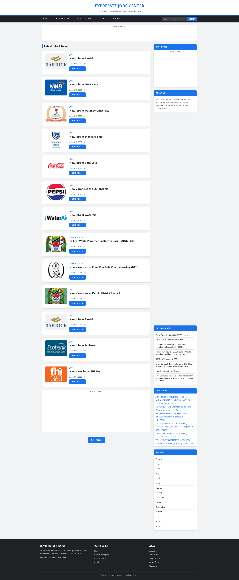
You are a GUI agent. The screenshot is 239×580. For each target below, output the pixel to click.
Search (192, 19)
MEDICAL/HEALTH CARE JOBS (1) (171, 423)
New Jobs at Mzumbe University (89, 110)
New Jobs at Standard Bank (86, 136)
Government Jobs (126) (166, 410)
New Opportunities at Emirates (168, 371)
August (159, 459)
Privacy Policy (154, 558)
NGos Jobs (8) (186, 426)
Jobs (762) (160, 420)
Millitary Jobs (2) (163, 426)
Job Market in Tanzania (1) (174, 416)
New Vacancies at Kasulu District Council (94, 293)
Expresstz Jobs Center (119, 5)
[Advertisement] (119, 34)
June (158, 468)
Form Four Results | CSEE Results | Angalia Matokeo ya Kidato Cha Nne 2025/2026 (173, 353)
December (160, 497)
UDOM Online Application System (170, 340)
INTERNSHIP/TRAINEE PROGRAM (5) (172, 413)
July (157, 464)
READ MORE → (77, 68)
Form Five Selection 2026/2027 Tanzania (172, 335)
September (160, 507)
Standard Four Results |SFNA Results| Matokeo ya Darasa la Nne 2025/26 (171, 345)
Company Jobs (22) (164, 403)
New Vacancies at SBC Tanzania (88, 189)
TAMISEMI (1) (176, 436)
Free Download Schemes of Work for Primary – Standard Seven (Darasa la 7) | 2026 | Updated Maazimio (175, 378)
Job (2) (158, 416)
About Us (152, 551)
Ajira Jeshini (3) (181, 396)
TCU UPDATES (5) (163, 440)
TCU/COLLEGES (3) (181, 440)
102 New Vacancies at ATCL (167, 359)
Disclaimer (153, 566)
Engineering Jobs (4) (181, 406)
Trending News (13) (183, 443)
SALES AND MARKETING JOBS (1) (171, 433)
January (159, 492)
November (160, 502)
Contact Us (115, 18)
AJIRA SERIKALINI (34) (166, 400)
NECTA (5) (175, 426)
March (158, 483)
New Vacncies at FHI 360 (84, 371)
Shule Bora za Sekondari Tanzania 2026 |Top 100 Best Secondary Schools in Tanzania (174, 365)
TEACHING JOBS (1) (164, 443)
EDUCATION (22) (163, 406)
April (158, 478)
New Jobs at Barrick (81, 58)
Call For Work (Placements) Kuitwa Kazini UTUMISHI (101, 241)
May (157, 473)
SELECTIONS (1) (162, 436)
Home (45, 18)
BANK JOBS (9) (184, 400)
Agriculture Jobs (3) (164, 396)
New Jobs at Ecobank (82, 345)
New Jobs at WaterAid (82, 215)
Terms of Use (154, 562)
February (159, 488)
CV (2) (176, 403)
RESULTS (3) (161, 430)
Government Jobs (62, 18)
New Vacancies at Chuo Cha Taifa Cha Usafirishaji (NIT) (103, 267)
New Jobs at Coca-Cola (83, 162)
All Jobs (100, 18)
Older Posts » (96, 440)
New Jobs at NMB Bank (83, 84)
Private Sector (83, 18)
